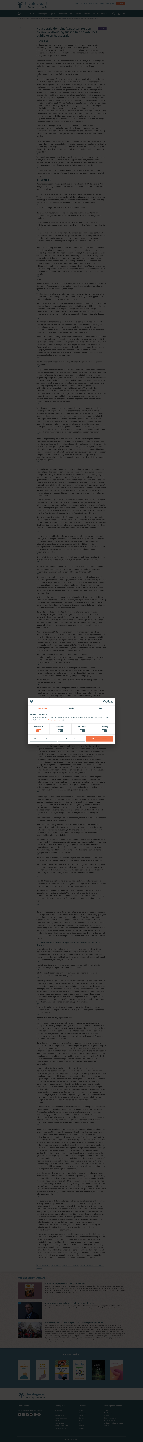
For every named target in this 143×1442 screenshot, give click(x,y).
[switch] (60, 730)
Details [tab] (71, 708)
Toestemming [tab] (42, 708)
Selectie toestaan (71, 739)
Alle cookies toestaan (99, 739)
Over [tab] (100, 708)
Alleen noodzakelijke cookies (43, 739)
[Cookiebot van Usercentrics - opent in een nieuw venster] (104, 701)
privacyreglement (53, 720)
